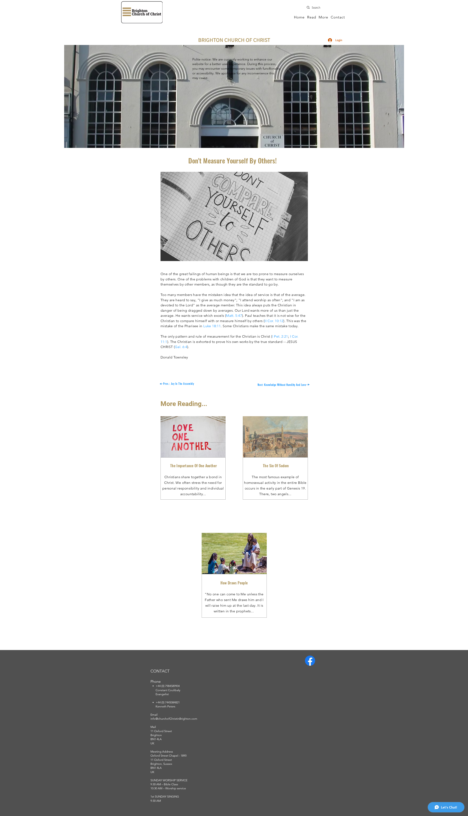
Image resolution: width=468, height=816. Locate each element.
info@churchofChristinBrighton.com (173, 718)
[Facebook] (310, 660)
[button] (311, 17)
